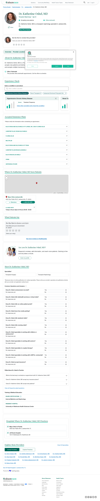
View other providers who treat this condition (30, 106)
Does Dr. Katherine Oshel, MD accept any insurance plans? (22, 379)
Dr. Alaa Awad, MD (10, 457)
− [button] (6, 178)
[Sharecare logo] (20, 479)
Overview (8, 52)
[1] (13, 44)
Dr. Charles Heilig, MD (59, 454)
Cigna (7, 159)
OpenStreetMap (60, 192)
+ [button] (6, 176)
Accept (68, 66)
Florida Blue (10, 136)
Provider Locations (19, 52)
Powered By (6, 471)
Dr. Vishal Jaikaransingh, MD (30, 460)
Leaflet (54, 192)
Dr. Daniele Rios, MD (55, 457)
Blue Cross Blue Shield (13, 154)
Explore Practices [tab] (27, 449)
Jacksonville (28, 7)
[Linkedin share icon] (91, 497)
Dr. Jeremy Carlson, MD (48, 460)
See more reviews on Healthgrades (36, 239)
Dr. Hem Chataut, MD (10, 454)
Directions (13, 202)
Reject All (56, 66)
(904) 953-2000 (28, 202)
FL (22, 7)
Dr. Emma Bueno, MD (44, 454)
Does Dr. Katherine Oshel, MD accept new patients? (20, 383)
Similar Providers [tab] (12, 449)
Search (84, 2)
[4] (21, 44)
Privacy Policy (36, 60)
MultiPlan (9, 140)
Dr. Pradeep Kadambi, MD (12, 460)
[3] (19, 44)
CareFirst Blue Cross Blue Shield (16, 131)
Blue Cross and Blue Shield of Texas (17, 145)
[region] (50, 60)
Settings (32, 66)
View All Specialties (62, 445)
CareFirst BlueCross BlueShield (16, 150)
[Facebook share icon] (86, 497)
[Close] (73, 52)
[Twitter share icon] (93, 497)
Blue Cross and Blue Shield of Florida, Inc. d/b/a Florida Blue (25, 126)
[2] (16, 44)
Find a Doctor (7, 7)
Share (11, 27)
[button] (26, 286)
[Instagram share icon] (88, 497)
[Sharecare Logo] (12, 2)
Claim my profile (24, 258)
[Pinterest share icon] (95, 497)
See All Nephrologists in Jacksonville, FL (14, 468)
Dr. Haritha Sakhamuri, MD (27, 454)
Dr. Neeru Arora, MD (10, 463)
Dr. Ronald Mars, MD (24, 457)
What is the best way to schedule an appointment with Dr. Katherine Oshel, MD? (28, 375)
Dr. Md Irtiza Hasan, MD (39, 457)
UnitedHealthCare (11, 164)
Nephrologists (16, 7)
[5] (24, 44)
